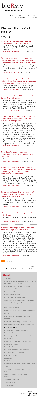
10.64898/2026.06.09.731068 (11, 161)
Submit (15, 15)
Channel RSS (9, 261)
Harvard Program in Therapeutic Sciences (16, 330)
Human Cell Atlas (9, 333)
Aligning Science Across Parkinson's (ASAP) (17, 286)
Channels (33, 17)
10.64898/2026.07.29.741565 (11, 255)
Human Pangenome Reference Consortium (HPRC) (19, 336)
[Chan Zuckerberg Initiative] (28, 395)
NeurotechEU (8, 358)
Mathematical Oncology (11, 344)
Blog (25, 15)
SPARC (6, 377)
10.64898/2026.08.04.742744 (11, 221)
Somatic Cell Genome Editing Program (15, 374)
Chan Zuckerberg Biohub (11, 307)
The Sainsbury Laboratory (11, 379)
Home (10, 15)
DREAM (6, 313)
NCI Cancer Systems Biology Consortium (16, 349)
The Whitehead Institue (11, 382)
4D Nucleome (8, 278)
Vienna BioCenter (9, 385)
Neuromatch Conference (11, 355)
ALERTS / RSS (32, 15)
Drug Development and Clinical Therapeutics (17, 316)
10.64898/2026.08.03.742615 (11, 146)
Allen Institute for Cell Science (13, 289)
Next (33, 266)
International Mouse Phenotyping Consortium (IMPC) (19, 341)
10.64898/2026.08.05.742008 (11, 186)
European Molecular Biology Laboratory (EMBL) (18, 322)
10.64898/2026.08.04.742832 (11, 206)
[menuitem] (10, 15)
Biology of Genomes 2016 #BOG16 (14, 297)
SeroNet (6, 366)
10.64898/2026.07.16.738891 (11, 52)
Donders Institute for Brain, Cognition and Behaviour (19, 310)
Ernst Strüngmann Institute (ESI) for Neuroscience (19, 324)
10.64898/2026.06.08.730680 (11, 90)
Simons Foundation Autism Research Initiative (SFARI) (20, 363)
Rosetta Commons (9, 361)
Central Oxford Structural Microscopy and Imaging (19, 300)
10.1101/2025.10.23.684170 (11, 73)
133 (30, 269)
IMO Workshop (8, 338)
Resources (19, 17)
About (26, 17)
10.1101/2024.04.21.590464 (11, 110)
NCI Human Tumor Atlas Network (14, 352)
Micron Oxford (8, 347)
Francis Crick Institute (10, 327)
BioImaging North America (12, 294)
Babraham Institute (10, 292)
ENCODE (7, 319)
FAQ (20, 15)
